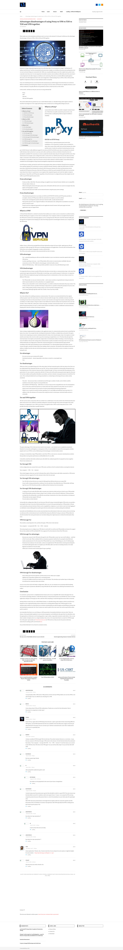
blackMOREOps (82, 225)
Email (82, 198)
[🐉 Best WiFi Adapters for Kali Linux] (82, 313)
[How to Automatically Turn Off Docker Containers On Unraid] (91, 105)
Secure (55, 11)
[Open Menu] (20, 11)
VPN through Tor (28, 139)
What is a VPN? (26, 119)
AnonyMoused (29, 690)
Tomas (27, 717)
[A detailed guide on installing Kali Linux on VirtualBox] (82, 290)
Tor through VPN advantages (31, 135)
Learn (48, 11)
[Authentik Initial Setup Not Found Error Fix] (91, 128)
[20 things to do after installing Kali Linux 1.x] (82, 325)
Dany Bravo (28, 788)
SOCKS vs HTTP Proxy (29, 113)
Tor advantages (27, 127)
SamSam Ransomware (25, 939)
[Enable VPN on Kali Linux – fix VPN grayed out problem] (47, 651)
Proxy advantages (28, 115)
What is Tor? (26, 125)
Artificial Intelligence (73, 11)
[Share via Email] (34, 31)
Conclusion (25, 145)
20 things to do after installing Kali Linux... (88, 328)
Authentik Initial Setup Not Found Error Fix (89, 136)
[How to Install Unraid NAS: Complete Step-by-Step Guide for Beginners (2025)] (28, 669)
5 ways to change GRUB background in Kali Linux (30, 943)
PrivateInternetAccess (40, 619)
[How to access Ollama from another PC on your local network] (91, 60)
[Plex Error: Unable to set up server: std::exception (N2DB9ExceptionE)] (91, 38)
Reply (74, 690)
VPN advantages (28, 121)
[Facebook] (97, 5)
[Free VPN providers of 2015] (47, 669)
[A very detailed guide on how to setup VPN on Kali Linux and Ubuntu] (66, 651)
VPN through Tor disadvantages (31, 143)
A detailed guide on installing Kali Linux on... (88, 293)
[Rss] (102, 5)
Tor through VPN (28, 133)
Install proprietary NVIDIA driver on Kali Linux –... (89, 305)
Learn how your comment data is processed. (48, 914)
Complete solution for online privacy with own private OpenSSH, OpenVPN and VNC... (28, 660)
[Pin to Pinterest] (31, 31)
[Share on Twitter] (29, 31)
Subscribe (83, 210)
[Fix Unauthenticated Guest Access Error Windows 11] (82, 337)
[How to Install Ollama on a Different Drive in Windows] (91, 83)
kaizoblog (28, 753)
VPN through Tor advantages (31, 141)
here (41, 621)
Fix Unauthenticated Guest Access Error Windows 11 (90, 339)
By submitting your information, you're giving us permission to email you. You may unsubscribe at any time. (91, 206)
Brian (80, 274)
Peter (80, 237)
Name (82, 192)
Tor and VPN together (28, 131)
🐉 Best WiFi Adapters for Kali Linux (86, 316)
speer (80, 249)
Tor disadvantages (28, 129)
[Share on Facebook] (27, 31)
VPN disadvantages (28, 123)
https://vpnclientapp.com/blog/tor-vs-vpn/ (44, 853)
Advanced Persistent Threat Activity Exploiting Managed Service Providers (66, 679)
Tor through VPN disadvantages (31, 137)
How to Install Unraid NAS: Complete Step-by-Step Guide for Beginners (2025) (28, 679)
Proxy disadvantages (29, 117)
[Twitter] (99, 5)
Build (61, 11)
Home (43, 11)
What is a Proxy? (26, 111)
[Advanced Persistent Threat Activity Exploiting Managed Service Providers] (66, 669)
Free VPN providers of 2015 (47, 677)
